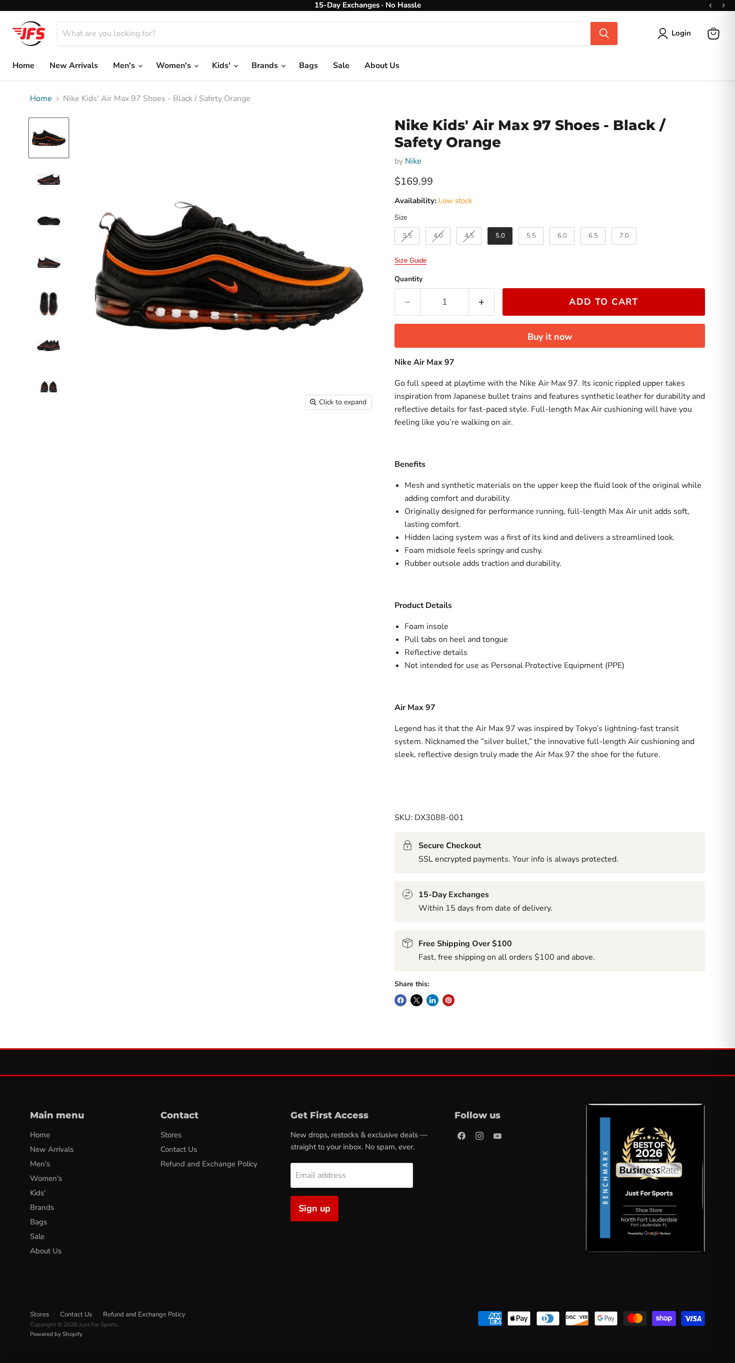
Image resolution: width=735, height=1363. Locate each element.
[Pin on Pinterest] (448, 1000)
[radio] (407, 236)
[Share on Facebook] (400, 1000)
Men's (125, 65)
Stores (171, 1135)
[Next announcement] (723, 5)
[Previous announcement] (710, 5)
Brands (266, 65)
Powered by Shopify (56, 1334)
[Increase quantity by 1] (481, 302)
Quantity (408, 279)
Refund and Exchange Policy (209, 1164)
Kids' (222, 65)
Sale (341, 65)
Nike (413, 161)
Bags (308, 65)
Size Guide (410, 260)
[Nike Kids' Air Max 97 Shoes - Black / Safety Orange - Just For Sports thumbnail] (48, 138)
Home (23, 65)
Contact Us (178, 1149)
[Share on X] (416, 1000)
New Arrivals (74, 65)
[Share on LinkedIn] (432, 1000)
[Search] (604, 33)
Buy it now (550, 337)
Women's (174, 65)
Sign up (314, 1208)
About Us (382, 65)
